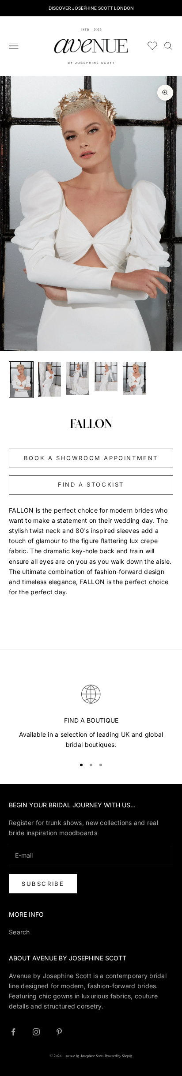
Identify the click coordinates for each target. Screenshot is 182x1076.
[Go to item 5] (134, 378)
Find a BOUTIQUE (91, 720)
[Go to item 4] (106, 376)
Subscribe (43, 883)
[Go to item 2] (49, 379)
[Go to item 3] (77, 378)
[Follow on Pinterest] (59, 1031)
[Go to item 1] (21, 379)
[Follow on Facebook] (13, 1031)
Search (19, 932)
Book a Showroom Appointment (91, 457)
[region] (91, 715)
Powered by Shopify (119, 1056)
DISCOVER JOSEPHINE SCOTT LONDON (91, 8)
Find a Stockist (91, 484)
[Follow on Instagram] (36, 1031)
